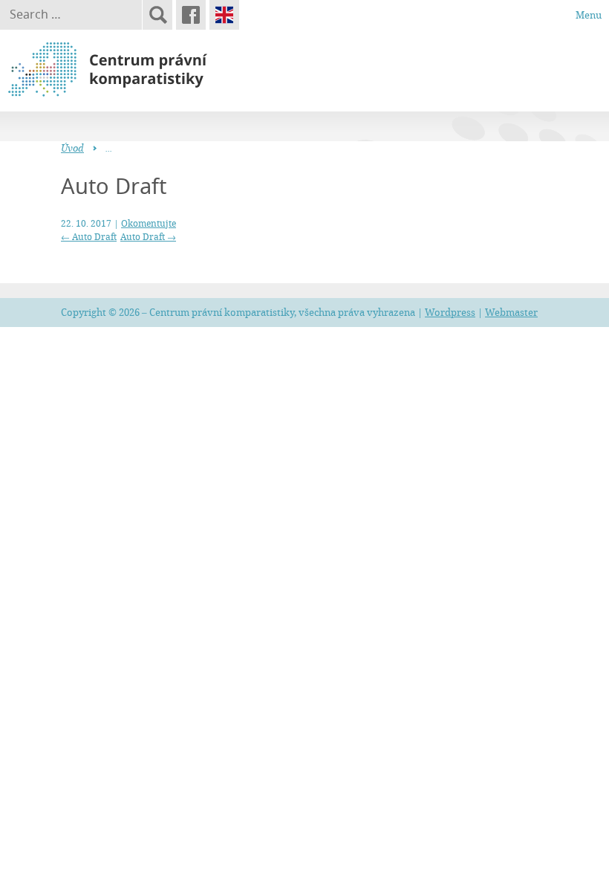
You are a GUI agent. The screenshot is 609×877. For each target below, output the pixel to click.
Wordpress (450, 312)
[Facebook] (191, 15)
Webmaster (511, 312)
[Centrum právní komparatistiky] (148, 70)
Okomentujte (148, 223)
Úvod (72, 148)
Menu (589, 15)
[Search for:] (71, 15)
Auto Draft (89, 236)
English (224, 15)
